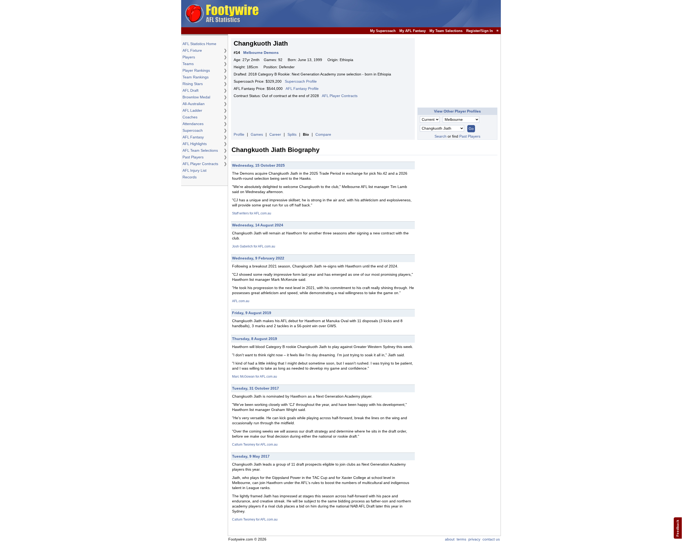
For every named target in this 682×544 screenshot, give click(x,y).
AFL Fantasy (193, 137)
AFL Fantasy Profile (302, 88)
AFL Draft (190, 90)
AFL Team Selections (200, 150)
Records (189, 177)
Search (440, 136)
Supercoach (192, 130)
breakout (259, 266)
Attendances (193, 124)
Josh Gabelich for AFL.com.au (253, 246)
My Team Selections (445, 31)
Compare (323, 134)
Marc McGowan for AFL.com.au (254, 376)
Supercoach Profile (301, 81)
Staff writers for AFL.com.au (251, 213)
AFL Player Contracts (200, 164)
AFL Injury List (194, 170)
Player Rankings (196, 70)
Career (275, 134)
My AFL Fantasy (412, 31)
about (449, 539)
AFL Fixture (192, 50)
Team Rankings (195, 77)
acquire (261, 173)
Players (188, 57)
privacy (474, 539)
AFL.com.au (240, 301)
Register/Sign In (479, 31)
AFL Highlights (194, 144)
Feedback (678, 528)
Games (257, 134)
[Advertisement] (403, 14)
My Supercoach (383, 31)
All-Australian (193, 104)
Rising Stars (192, 84)
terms (461, 539)
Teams (188, 64)
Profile (239, 134)
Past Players (193, 157)
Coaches (189, 117)
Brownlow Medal (196, 97)
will (265, 233)
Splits (292, 134)
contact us (491, 539)
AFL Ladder (192, 110)
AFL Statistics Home (199, 44)
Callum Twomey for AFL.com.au (255, 444)
